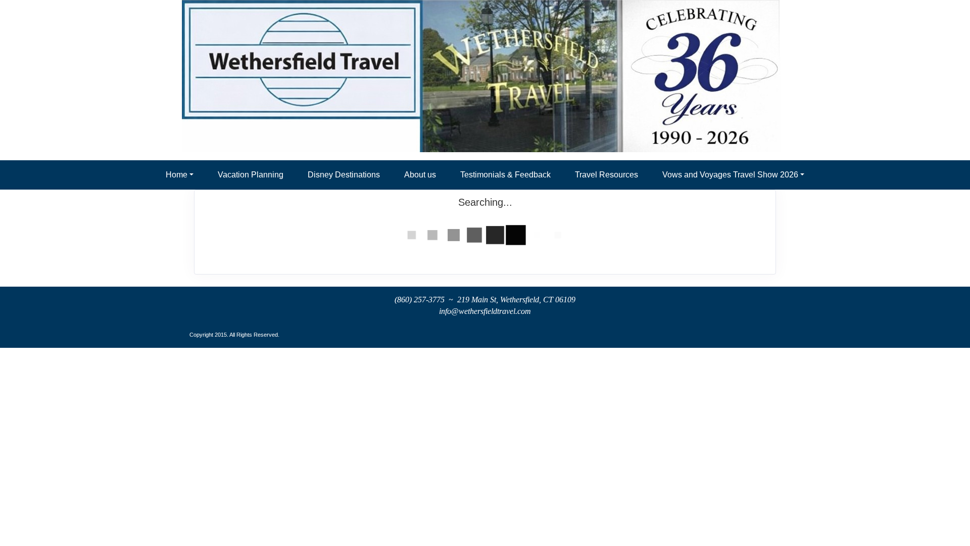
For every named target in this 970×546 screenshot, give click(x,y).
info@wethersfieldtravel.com (485, 311)
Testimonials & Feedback (505, 174)
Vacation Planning (250, 174)
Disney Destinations (344, 174)
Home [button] (176, 174)
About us (420, 174)
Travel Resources (606, 174)
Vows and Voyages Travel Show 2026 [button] (730, 174)
